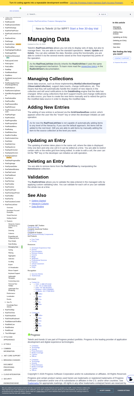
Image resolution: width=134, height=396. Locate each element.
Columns (11, 233)
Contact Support (122, 58)
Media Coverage (37, 353)
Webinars (35, 258)
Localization (10, 296)
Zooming (11, 230)
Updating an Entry (47, 140)
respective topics (89, 66)
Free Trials (35, 239)
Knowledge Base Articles (12, 306)
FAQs (34, 267)
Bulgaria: (45, 289)
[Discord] (37, 309)
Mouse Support (13, 270)
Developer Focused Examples (13, 211)
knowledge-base (11, 383)
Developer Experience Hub (41, 248)
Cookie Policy (40, 391)
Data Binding (12, 244)
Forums (34, 255)
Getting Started (11, 218)
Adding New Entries (48, 107)
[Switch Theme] (130, 14)
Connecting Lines (13, 281)
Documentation (37, 251)
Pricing (34, 241)
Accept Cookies (105, 390)
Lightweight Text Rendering (13, 289)
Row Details (12, 241)
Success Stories (37, 274)
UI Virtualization (13, 267)
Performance (11, 293)
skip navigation (14, 11)
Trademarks (33, 383)
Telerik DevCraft (33, 227)
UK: (43, 286)
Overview (10, 207)
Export (10, 264)
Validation (38, 176)
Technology (36, 347)
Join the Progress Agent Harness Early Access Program (96, 2)
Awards (34, 349)
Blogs (34, 257)
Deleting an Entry (46, 161)
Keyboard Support (14, 273)
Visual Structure (12, 215)
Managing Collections (50, 78)
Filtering (10, 253)
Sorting (10, 250)
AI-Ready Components (45, 234)
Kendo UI (31, 231)
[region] (67, 390)
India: (44, 287)
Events (9, 299)
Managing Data (13, 247)
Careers (34, 354)
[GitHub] (37, 307)
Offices (34, 356)
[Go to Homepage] (20, 11)
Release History (37, 253)
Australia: (45, 291)
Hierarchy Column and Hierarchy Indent (14, 225)
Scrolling (11, 261)
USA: (43, 284)
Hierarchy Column (40, 203)
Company (35, 346)
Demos (34, 249)
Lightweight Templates (11, 277)
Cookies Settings (124, 390)
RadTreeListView (41, 21)
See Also (37, 195)
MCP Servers (32, 234)
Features (51, 21)
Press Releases (37, 351)
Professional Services (39, 260)
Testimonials (36, 276)
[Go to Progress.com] (34, 336)
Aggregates (12, 256)
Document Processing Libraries (9, 367)
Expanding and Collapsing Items (13, 237)
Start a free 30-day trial (84, 28)
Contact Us (35, 282)
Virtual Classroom (38, 264)
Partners (34, 262)
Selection (11, 258)
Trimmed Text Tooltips (12, 285)
